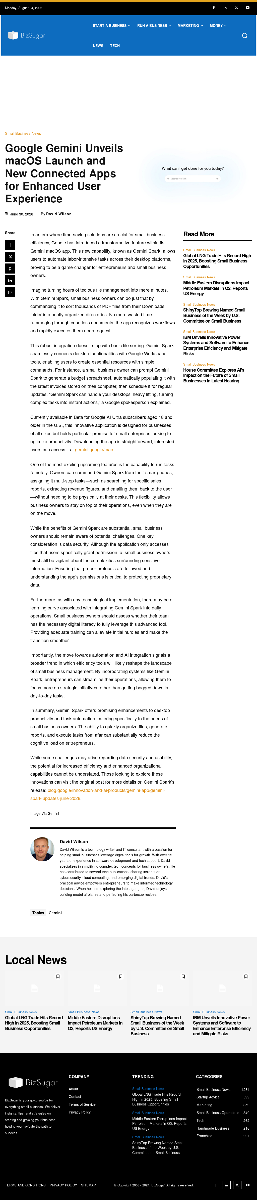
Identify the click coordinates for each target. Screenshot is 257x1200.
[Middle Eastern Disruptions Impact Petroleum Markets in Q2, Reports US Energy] (97, 988)
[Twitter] (236, 7)
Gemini (55, 912)
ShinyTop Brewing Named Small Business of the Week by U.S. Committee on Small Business (214, 315)
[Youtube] (247, 7)
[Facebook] (213, 7)
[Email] (10, 292)
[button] (244, 35)
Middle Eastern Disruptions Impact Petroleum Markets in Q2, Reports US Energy (216, 288)
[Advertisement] (128, 93)
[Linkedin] (225, 7)
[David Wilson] (42, 867)
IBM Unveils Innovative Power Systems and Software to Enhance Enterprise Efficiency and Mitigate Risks (216, 345)
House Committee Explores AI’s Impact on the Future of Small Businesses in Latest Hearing (213, 375)
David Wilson (59, 213)
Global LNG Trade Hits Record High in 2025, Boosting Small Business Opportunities (217, 261)
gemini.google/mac (94, 449)
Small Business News (23, 133)
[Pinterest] (10, 268)
